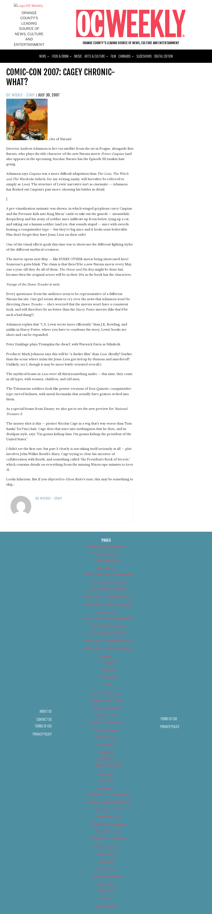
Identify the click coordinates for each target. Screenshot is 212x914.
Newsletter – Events (108, 809)
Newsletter (106, 781)
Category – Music (106, 730)
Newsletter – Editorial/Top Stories (108, 802)
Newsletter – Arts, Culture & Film (108, 794)
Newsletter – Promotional (108, 838)
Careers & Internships (106, 693)
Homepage (106, 774)
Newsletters (106, 788)
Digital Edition (163, 56)
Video (106, 898)
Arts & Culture (94, 56)
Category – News (106, 737)
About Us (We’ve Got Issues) (106, 546)
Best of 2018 (106, 568)
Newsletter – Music (108, 831)
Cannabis (124, 56)
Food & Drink (60, 56)
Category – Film (106, 715)
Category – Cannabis (106, 707)
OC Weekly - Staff (20, 94)
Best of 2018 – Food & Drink (108, 589)
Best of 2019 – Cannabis (108, 626)
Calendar (106, 656)
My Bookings (108, 677)
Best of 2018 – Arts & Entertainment (108, 574)
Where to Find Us (106, 906)
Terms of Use (43, 725)
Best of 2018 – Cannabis (108, 582)
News (42, 56)
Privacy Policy (42, 734)
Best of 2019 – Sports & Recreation (108, 647)
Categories (108, 662)
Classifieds (106, 744)
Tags (108, 684)
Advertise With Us (106, 553)
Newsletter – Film (108, 816)
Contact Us (106, 752)
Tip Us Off (106, 891)
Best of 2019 (106, 612)
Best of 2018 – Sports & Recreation (108, 604)
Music (78, 56)
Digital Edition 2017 (108, 765)
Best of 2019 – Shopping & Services (108, 640)
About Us (46, 711)
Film (113, 56)
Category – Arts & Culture (106, 700)
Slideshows (144, 56)
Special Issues (106, 869)
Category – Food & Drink (106, 722)
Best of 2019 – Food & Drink (108, 633)
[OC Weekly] (28, 6)
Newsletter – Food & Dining (108, 824)
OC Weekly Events (106, 847)
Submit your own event (106, 876)
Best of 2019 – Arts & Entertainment (108, 618)
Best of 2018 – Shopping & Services (108, 596)
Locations (108, 669)
